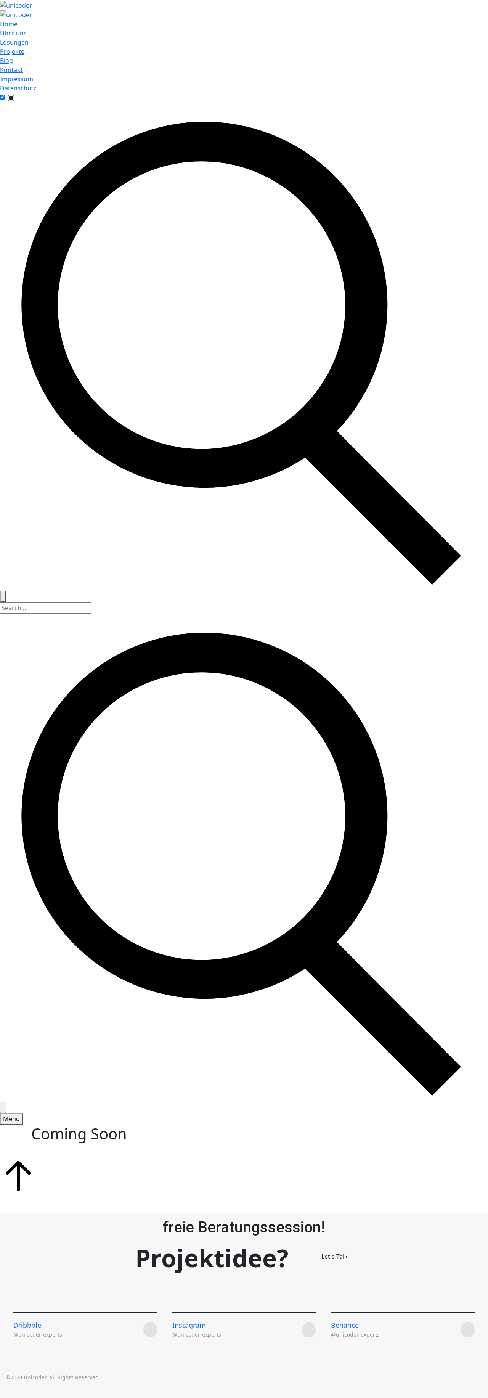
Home (9, 24)
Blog (6, 60)
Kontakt (11, 70)
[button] (334, 1261)
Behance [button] (345, 1325)
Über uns (13, 33)
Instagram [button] (189, 1325)
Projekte (12, 51)
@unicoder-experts (196, 1334)
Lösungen (14, 42)
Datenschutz (18, 88)
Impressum (16, 79)
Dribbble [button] (27, 1325)
